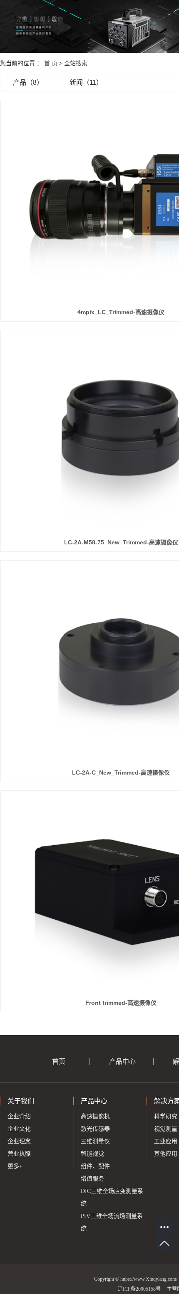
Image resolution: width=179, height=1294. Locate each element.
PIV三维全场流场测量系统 (112, 1222)
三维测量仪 (95, 1141)
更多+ (14, 1166)
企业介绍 (19, 1116)
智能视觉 (92, 1154)
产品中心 (122, 1061)
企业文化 (19, 1129)
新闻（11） (86, 82)
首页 (58, 1061)
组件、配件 (95, 1166)
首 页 (50, 63)
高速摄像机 (95, 1116)
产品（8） (28, 82)
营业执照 (19, 1154)
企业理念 (19, 1141)
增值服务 (92, 1179)
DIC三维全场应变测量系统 (112, 1197)
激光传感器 (95, 1129)
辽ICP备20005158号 (139, 1289)
